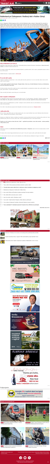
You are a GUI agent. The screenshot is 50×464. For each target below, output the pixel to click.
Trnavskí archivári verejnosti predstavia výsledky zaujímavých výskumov (11, 446)
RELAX (1, 18)
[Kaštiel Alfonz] (25, 218)
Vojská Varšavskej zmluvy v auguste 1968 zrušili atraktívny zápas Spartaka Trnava (21, 236)
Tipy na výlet (5, 18)
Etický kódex (37, 452)
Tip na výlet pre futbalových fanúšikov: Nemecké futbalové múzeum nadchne (19, 202)
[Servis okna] (25, 288)
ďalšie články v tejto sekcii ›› (45, 207)
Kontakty (47, 452)
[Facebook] (46, 2)
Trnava (2, 422)
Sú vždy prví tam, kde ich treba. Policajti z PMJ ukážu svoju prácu (35, 446)
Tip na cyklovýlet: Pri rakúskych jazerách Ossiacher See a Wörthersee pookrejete (21, 204)
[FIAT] (25, 274)
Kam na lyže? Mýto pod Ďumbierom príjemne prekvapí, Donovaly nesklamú (18, 192)
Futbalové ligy (28, 422)
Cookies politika (46, 453)
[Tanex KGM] (25, 255)
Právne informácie (21, 452)
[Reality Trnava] (25, 376)
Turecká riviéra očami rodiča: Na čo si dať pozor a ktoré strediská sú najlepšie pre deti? (40, 158)
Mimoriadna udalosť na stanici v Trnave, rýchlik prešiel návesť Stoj (11, 423)
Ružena (48, 0)
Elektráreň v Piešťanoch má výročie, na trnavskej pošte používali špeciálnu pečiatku (21, 232)
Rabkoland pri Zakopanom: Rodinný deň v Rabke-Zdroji (14, 189)
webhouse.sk (30, 462)
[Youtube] (49, 2)
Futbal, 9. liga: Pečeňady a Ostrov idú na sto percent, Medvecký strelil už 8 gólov (37, 423)
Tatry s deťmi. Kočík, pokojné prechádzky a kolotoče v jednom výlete (24, 158)
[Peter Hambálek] (25, 302)
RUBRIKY (19, 3)
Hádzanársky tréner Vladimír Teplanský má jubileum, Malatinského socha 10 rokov (21, 240)
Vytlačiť (48, 137)
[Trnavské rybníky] (25, 10)
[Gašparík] (25, 321)
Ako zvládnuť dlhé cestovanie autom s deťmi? (13, 194)
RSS (44, 452)
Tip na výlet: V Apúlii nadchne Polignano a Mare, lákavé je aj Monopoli (17, 199)
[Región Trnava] (25, 340)
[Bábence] (25, 358)
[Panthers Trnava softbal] (25, 394)
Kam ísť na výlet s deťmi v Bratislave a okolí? (12, 197)
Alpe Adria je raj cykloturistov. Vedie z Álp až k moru (7, 158)
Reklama (41, 452)
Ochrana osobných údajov (29, 452)
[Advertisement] (10, 170)
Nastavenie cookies (39, 453)
